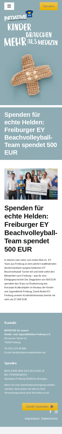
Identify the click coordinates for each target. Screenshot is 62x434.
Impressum (32, 418)
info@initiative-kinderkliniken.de (29, 352)
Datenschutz (49, 418)
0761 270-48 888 (17, 348)
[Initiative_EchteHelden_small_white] (18, 11)
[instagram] (56, 411)
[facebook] (50, 411)
